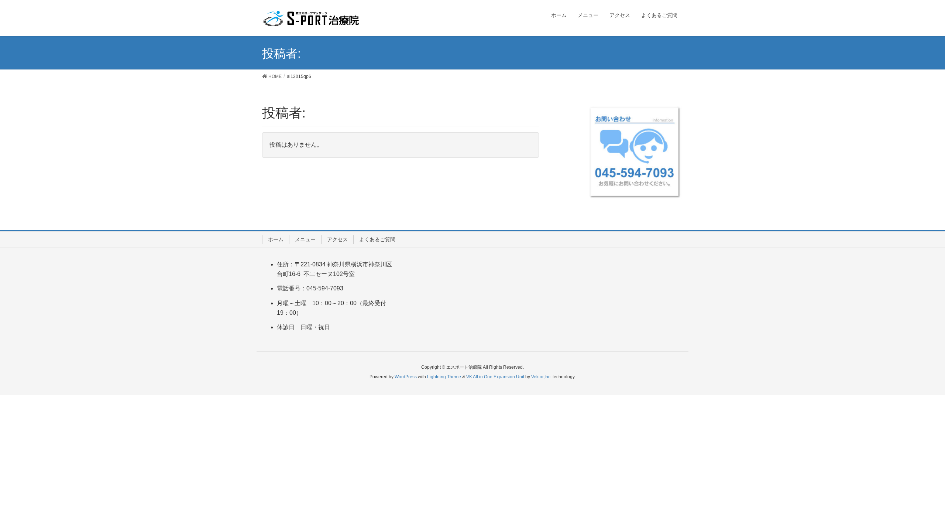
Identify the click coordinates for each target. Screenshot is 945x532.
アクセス (337, 239)
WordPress (406, 376)
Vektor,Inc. (541, 376)
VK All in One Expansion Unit (495, 376)
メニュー (305, 239)
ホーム (276, 239)
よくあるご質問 (377, 239)
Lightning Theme (444, 376)
